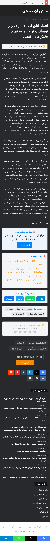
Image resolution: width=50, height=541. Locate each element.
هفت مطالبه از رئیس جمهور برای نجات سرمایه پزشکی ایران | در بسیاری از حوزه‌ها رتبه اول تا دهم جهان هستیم (23, 272)
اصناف (20, 343)
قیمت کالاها (16, 348)
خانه (44, 19)
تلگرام (40, 299)
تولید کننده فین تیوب (40, 494)
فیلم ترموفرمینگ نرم (40, 507)
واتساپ (30, 299)
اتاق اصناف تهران (37, 343)
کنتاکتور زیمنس (42, 516)
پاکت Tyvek (43, 490)
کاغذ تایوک (44, 512)
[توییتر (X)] (36, 372)
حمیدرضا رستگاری (36, 348)
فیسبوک (9, 299)
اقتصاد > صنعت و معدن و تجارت (29, 19)
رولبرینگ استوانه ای (40, 503)
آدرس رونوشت (25, 362)
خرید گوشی (43, 499)
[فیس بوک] (43, 372)
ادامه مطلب (25, 245)
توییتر (20, 299)
